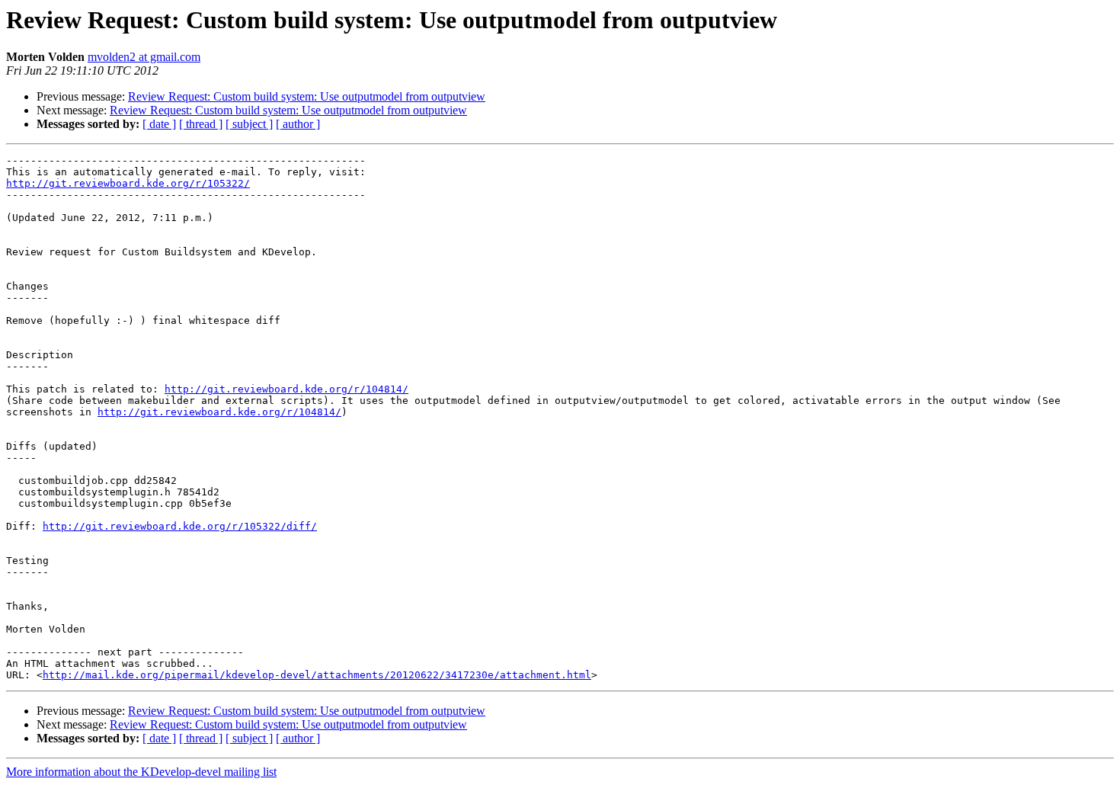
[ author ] (298, 123)
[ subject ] (249, 123)
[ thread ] (200, 123)
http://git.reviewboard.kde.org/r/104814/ (286, 389)
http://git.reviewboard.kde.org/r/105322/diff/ (180, 526)
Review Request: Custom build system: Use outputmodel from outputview (306, 96)
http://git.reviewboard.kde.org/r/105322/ (128, 183)
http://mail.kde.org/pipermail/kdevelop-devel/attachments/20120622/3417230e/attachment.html (317, 675)
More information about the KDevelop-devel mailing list (141, 771)
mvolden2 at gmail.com (144, 56)
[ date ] (159, 123)
